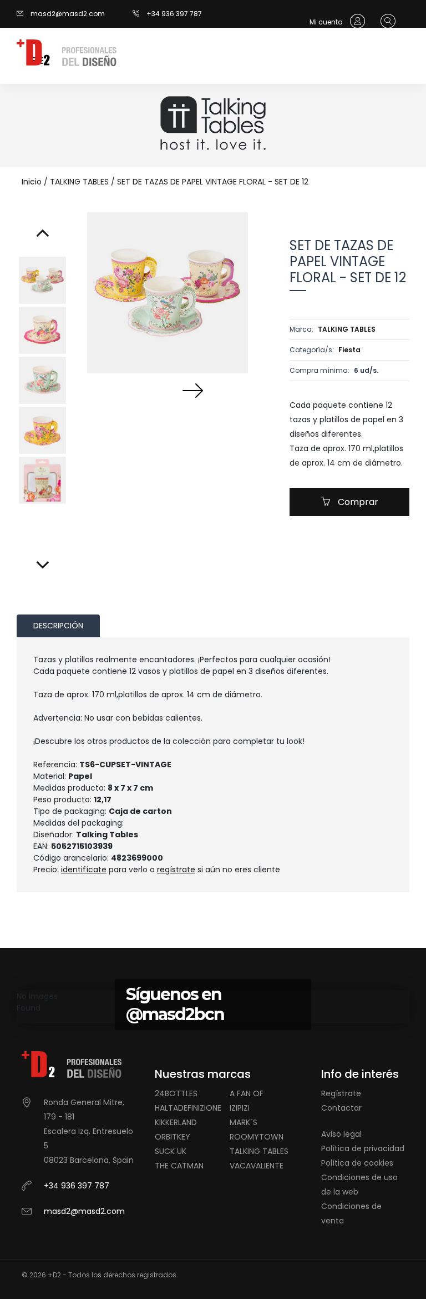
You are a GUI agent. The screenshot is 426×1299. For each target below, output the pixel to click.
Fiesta (349, 349)
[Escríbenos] (23, 13)
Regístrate (341, 1093)
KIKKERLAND (176, 1122)
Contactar (341, 1107)
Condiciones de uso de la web (359, 1184)
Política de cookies (357, 1162)
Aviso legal (341, 1134)
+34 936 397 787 (174, 13)
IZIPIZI (240, 1107)
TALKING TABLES (79, 181)
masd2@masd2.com (68, 13)
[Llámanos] (139, 13)
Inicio (32, 181)
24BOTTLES (176, 1093)
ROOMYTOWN (256, 1136)
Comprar (357, 502)
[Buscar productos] (385, 21)
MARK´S (243, 1122)
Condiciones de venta (351, 1213)
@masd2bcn (175, 1014)
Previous (142, 390)
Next (192, 390)
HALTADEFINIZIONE (188, 1107)
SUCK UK (170, 1151)
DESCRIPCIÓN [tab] (58, 625)
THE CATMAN (179, 1165)
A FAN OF (246, 1093)
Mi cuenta (327, 22)
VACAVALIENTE (256, 1165)
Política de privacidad (362, 1148)
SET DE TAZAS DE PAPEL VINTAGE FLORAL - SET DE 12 (212, 181)
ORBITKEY (172, 1136)
